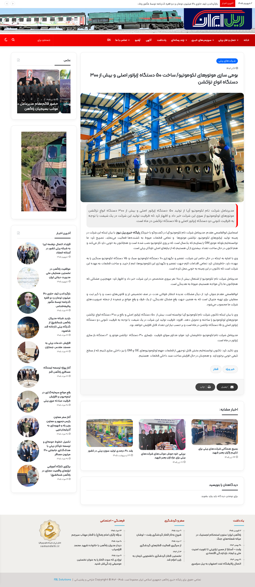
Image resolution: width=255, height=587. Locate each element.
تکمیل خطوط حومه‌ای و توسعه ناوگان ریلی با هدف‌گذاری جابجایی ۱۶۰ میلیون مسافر (57, 448)
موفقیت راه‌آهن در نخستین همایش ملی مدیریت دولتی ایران (58, 273)
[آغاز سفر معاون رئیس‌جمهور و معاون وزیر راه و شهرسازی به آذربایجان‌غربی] (28, 426)
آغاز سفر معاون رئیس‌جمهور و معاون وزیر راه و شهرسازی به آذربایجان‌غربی (58, 423)
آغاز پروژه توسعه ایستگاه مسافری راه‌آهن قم (57, 370)
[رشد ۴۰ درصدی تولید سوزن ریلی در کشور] (109, 433)
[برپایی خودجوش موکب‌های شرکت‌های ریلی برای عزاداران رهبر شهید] (162, 434)
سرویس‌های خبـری (201, 40)
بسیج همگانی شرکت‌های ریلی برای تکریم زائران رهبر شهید (218, 451)
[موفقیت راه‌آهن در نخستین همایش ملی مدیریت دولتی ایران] (28, 278)
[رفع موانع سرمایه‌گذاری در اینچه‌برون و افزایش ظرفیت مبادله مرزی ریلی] (28, 402)
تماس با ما (121, 40)
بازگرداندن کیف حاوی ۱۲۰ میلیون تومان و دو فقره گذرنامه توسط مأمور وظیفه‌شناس (173, 4)
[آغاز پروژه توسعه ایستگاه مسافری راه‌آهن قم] (28, 377)
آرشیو (137, 40)
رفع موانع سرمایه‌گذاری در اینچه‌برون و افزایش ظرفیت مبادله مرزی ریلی (56, 396)
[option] (44, 91)
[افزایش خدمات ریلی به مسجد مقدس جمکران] (28, 352)
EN (109, 40)
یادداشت (161, 40)
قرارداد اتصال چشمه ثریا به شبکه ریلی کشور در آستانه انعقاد (57, 248)
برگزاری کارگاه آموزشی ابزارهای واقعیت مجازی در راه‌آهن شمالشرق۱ (56, 471)
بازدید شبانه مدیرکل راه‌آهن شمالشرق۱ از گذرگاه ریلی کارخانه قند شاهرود (57, 324)
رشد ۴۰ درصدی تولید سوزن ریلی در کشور (110, 451)
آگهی (148, 40)
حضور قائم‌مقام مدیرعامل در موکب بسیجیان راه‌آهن (48, 106)
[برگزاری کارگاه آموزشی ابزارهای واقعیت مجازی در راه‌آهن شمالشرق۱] (28, 476)
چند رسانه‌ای (177, 40)
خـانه (246, 40)
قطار (215, 369)
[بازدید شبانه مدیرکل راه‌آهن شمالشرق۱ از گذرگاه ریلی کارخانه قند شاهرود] (28, 327)
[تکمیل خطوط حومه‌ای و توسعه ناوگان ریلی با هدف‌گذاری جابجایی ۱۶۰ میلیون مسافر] (28, 451)
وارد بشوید (207, 496)
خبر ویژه (230, 369)
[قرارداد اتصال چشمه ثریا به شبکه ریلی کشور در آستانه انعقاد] (28, 253)
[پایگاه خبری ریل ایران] (218, 21)
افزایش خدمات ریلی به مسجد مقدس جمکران (58, 345)
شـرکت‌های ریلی (227, 61)
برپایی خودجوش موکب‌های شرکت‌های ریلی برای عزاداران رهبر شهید (163, 456)
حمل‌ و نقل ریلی (227, 40)
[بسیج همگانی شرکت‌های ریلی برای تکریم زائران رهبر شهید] (214, 432)
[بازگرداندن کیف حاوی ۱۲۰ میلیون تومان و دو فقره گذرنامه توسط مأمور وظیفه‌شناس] (28, 303)
